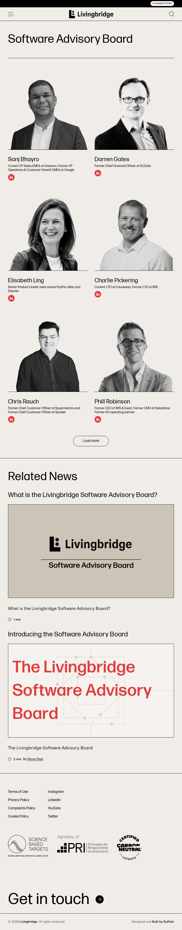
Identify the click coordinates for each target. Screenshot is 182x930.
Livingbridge (28, 922)
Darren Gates (112, 159)
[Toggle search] (171, 14)
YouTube (54, 808)
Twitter (53, 816)
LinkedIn (54, 800)
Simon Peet (35, 759)
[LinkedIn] (11, 177)
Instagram (56, 792)
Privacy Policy (18, 800)
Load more (91, 441)
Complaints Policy (21, 808)
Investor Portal (163, 3)
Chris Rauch (23, 401)
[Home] (91, 14)
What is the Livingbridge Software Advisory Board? (59, 608)
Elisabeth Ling (26, 280)
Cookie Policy (18, 816)
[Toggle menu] (10, 14)
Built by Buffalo (163, 922)
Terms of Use (18, 792)
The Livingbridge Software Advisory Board (50, 748)
